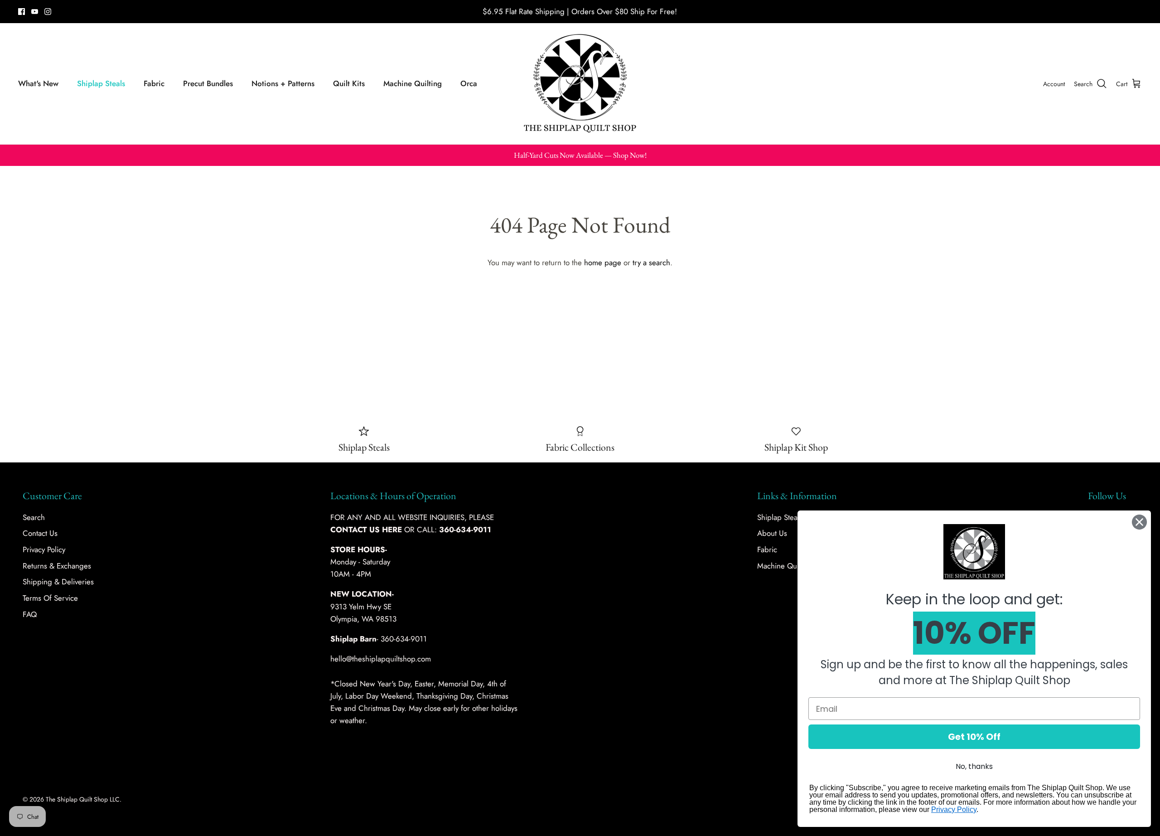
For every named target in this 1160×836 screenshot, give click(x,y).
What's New (38, 83)
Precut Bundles (208, 83)
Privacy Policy (44, 549)
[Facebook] (21, 11)
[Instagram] (47, 11)
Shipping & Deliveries (58, 581)
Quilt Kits (349, 83)
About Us (772, 533)
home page (602, 262)
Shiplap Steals (101, 83)
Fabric (154, 83)
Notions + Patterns (282, 83)
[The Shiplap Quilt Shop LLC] (580, 84)
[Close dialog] (1139, 522)
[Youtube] (34, 11)
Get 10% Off (974, 736)
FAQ (30, 614)
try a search (651, 262)
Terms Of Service (50, 598)
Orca (468, 83)
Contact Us (40, 533)
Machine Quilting (412, 83)
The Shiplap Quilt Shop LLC (83, 799)
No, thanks (974, 766)
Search (34, 517)
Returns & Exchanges (57, 565)
